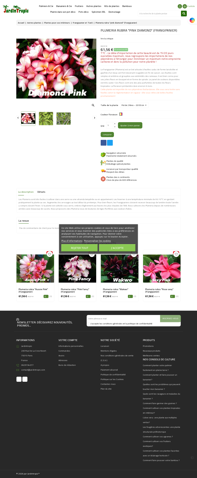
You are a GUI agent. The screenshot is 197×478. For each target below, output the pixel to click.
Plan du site (106, 389)
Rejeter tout (79, 248)
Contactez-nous (108, 384)
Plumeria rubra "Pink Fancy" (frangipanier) (75, 290)
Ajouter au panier (35, 274)
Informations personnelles (71, 346)
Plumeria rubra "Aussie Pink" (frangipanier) (33, 290)
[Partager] (103, 143)
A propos (105, 365)
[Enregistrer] (42, 267)
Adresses (63, 360)
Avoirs (61, 355)
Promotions (148, 346)
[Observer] (35, 267)
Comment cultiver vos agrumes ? (158, 436)
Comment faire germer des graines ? (160, 403)
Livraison (105, 346)
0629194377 (27, 365)
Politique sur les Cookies (112, 379)
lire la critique (107, 38)
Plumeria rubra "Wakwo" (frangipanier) (115, 290)
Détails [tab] (41, 192)
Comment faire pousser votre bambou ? (161, 460)
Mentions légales (109, 351)
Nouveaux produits (151, 351)
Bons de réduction (67, 365)
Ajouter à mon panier (130, 125)
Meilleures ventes (151, 355)
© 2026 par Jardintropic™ (28, 473)
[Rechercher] (184, 13)
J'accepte (117, 248)
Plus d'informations (71, 240)
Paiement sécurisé (109, 370)
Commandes (64, 351)
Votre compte (68, 340)
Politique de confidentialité (113, 374)
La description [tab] (25, 192)
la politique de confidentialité (138, 323)
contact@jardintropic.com (33, 370)
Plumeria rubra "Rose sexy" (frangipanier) (159, 290)
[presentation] (17, 273)
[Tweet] (110, 143)
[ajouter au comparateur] (29, 267)
